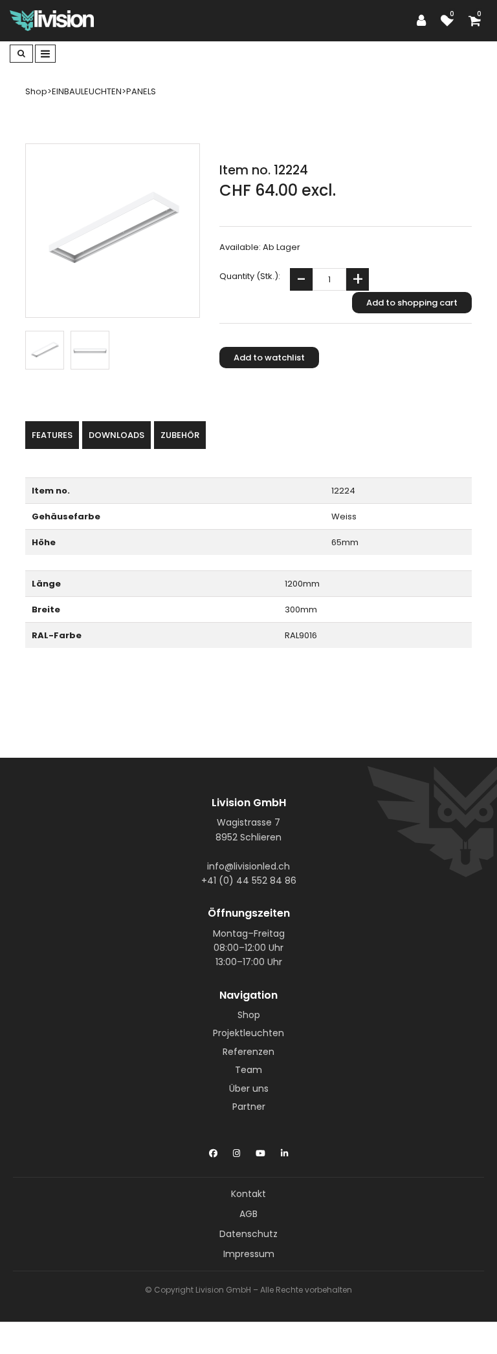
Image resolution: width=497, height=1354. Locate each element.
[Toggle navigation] (45, 54)
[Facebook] (213, 1150)
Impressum (248, 1253)
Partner (248, 1106)
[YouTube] (260, 1150)
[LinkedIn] (284, 1150)
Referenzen (248, 1051)
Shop (248, 1014)
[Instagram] (236, 1150)
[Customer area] (424, 21)
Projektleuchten (248, 1032)
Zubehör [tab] (179, 435)
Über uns (249, 1088)
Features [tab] (52, 435)
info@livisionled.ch (248, 866)
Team (248, 1069)
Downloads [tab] (116, 435)
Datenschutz (248, 1233)
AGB (248, 1213)
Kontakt (248, 1193)
